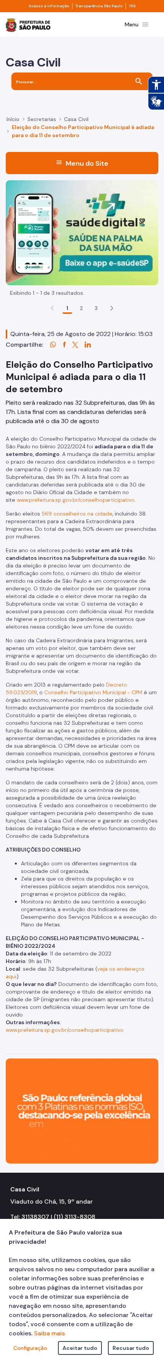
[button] (112, 308)
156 (132, 6)
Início (12, 119)
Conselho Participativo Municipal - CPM (93, 692)
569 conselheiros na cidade (77, 513)
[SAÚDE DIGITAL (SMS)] (82, 232)
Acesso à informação (49, 6)
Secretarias (41, 119)
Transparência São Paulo (99, 6)
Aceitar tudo (80, 1348)
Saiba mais (49, 1333)
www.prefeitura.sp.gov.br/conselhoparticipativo (76, 499)
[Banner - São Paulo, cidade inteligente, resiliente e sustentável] (82, 1111)
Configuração (30, 1348)
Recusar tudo (131, 1348)
